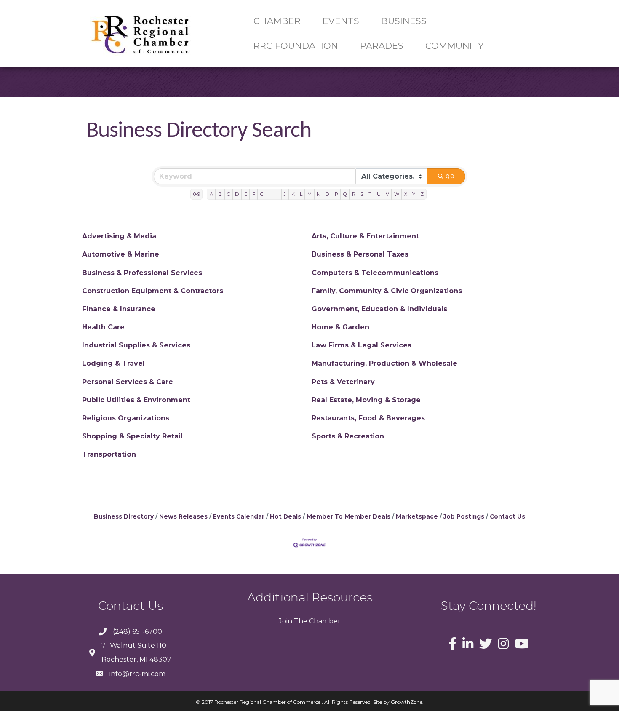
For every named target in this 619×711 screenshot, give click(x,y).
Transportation (109, 454)
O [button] (327, 194)
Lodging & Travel (113, 363)
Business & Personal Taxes (360, 254)
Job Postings (463, 516)
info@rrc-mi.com (137, 674)
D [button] (237, 194)
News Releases (183, 516)
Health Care (103, 327)
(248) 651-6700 (137, 632)
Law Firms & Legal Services (361, 345)
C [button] (228, 194)
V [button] (387, 194)
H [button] (270, 194)
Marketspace (417, 516)
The (299, 621)
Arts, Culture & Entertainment (365, 236)
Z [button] (422, 194)
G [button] (262, 194)
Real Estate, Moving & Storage (366, 400)
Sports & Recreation (348, 436)
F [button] (253, 194)
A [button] (211, 194)
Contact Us (507, 516)
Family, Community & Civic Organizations (387, 291)
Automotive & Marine (120, 254)
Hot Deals (285, 516)
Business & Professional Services (142, 273)
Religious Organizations (125, 418)
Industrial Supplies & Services (136, 345)
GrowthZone (406, 702)
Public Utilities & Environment (136, 400)
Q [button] (345, 194)
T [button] (369, 194)
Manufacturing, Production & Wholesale (384, 363)
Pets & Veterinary (343, 382)
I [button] (278, 194)
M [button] (309, 194)
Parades (381, 45)
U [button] (379, 194)
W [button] (396, 194)
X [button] (405, 194)
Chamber (324, 621)
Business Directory (124, 516)
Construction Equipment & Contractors (152, 291)
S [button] (361, 194)
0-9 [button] (196, 194)
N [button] (318, 194)
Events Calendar (238, 516)
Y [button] (413, 194)
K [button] (293, 194)
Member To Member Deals (348, 516)
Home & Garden (340, 327)
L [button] (301, 194)
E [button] (245, 194)
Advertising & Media (119, 236)
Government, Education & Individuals (379, 309)
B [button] (220, 194)
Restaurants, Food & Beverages (368, 418)
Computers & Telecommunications (375, 273)
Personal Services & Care (127, 382)
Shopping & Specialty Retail (132, 436)
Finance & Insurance (118, 309)
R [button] (353, 194)
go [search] (450, 176)
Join (285, 621)
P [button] (336, 194)
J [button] (285, 194)
